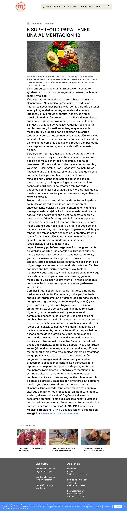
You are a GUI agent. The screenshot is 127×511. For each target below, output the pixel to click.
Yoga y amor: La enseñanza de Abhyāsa (30, 449)
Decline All (107, 507)
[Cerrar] (124, 506)
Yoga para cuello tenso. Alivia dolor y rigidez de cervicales (94, 449)
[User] (108, 6)
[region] (70, 7)
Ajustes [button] (98, 507)
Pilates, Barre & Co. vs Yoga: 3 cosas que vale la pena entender (63, 449)
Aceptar (118, 507)
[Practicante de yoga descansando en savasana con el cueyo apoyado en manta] (95, 437)
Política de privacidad (21, 508)
